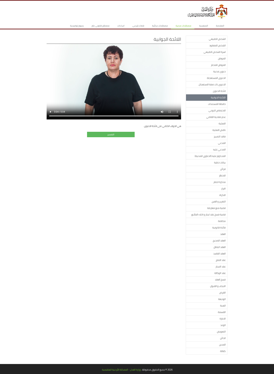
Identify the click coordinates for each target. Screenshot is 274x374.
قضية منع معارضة (216, 208)
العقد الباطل (220, 247)
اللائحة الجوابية (218, 97)
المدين (222, 344)
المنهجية (203, 26)
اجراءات (120, 26)
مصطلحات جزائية (160, 26)
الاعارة (223, 318)
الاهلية (222, 123)
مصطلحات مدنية (183, 26)
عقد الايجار (220, 266)
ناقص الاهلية (219, 130)
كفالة (223, 351)
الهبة (223, 305)
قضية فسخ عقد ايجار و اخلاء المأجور (208, 214)
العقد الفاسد (219, 253)
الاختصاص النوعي (217, 110)
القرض (222, 292)
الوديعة (222, 299)
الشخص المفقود (217, 45)
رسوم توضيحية (77, 26)
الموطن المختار (218, 65)
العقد (223, 234)
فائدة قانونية (219, 227)
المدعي (222, 143)
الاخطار (222, 175)
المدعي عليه (219, 149)
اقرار (223, 188)
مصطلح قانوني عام (100, 26)
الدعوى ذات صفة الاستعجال (212, 84)
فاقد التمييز (220, 136)
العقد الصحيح (219, 240)
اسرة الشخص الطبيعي (215, 52)
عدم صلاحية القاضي (216, 117)
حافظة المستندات (217, 104)
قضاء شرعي (138, 26)
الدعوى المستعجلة (216, 78)
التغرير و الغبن (219, 201)
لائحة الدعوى (219, 91)
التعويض (221, 331)
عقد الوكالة (220, 273)
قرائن (223, 169)
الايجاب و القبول (218, 286)
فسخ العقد (220, 279)
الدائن (223, 338)
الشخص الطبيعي (217, 39)
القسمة (222, 312)
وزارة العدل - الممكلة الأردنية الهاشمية (121, 369)
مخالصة (222, 221)
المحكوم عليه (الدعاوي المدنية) (210, 156)
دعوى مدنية (219, 71)
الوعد (223, 325)
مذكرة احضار (219, 182)
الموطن (222, 58)
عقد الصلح (221, 260)
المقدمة (220, 26)
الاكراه (222, 195)
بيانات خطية (220, 162)
